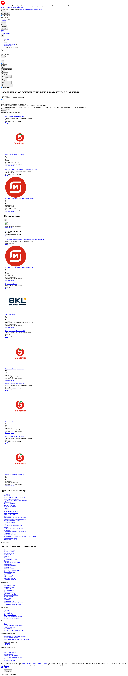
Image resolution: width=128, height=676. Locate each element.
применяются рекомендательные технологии (35, 663)
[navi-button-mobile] (2, 35)
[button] (3, 30)
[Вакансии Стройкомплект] (65, 302)
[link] (4, 26)
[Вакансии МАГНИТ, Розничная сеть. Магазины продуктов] (65, 187)
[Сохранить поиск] (2, 61)
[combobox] (9, 53)
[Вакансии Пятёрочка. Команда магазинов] (65, 139)
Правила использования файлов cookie (30, 9)
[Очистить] (3, 56)
